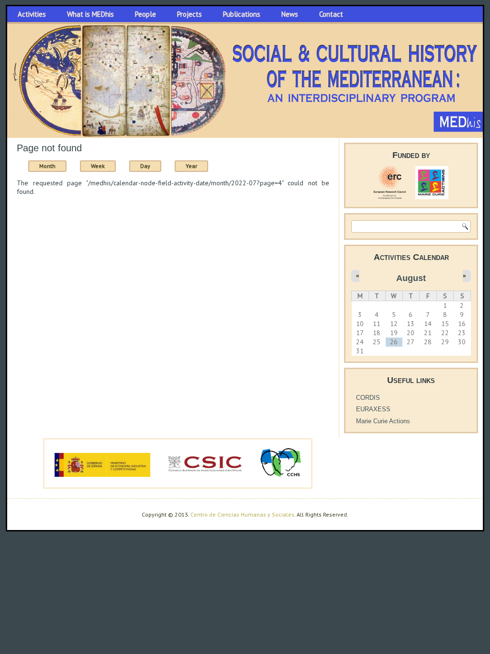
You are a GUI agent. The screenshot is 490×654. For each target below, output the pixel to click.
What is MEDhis (90, 14)
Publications (241, 14)
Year (191, 165)
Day (145, 165)
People (145, 14)
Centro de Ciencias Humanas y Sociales (242, 514)
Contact (331, 14)
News (289, 14)
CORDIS (368, 397)
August (411, 278)
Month (53, 165)
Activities (32, 14)
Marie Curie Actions (383, 421)
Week (98, 165)
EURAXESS (373, 409)
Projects (189, 14)
